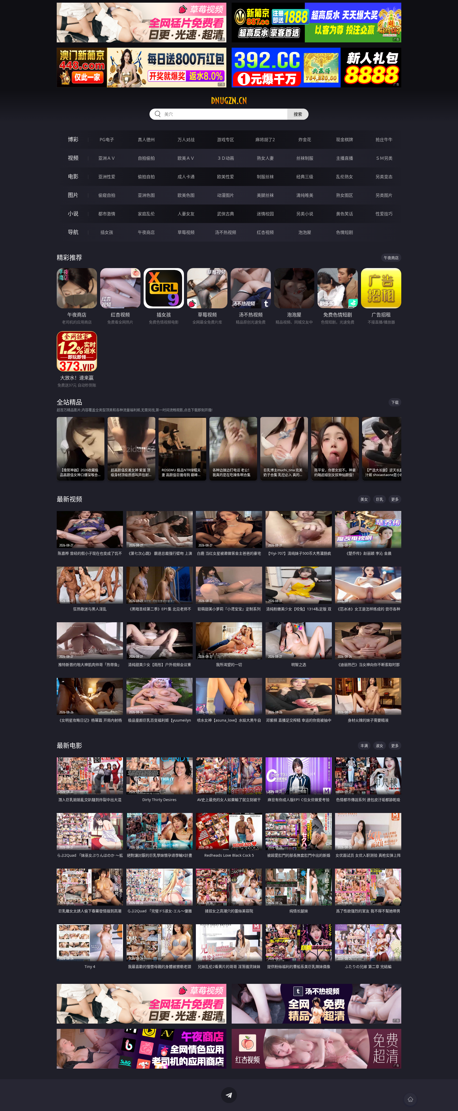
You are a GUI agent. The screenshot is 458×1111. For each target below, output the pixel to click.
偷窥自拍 (106, 195)
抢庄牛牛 (384, 140)
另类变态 (384, 177)
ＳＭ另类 (384, 158)
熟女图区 (344, 195)
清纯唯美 (304, 195)
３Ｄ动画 (225, 158)
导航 (73, 232)
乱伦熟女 (344, 177)
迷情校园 (265, 214)
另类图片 (384, 195)
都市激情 (106, 214)
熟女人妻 (265, 158)
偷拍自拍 (146, 177)
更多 (395, 499)
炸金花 (304, 140)
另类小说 (304, 214)
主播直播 (344, 158)
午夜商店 (146, 232)
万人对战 (186, 140)
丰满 (364, 745)
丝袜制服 (304, 158)
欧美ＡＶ (186, 158)
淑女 (379, 745)
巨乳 (379, 499)
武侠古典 (225, 214)
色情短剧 (344, 232)
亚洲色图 (146, 195)
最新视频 (69, 499)
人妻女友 (186, 214)
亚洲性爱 (106, 177)
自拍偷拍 (146, 158)
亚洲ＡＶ (106, 158)
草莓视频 (186, 232)
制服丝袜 (265, 177)
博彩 (73, 139)
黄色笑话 (344, 214)
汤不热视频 (225, 232)
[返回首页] (410, 1099)
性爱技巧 (384, 214)
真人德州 (146, 140)
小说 (73, 213)
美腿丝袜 (265, 195)
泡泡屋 (304, 232)
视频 (73, 158)
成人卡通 (186, 177)
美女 (364, 499)
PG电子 (107, 140)
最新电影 (69, 745)
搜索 (298, 114)
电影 (73, 176)
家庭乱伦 (146, 214)
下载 (395, 402)
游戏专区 (225, 140)
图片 (73, 195)
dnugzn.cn (229, 100)
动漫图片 (225, 195)
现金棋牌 (344, 140)
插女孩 (106, 232)
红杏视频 (265, 232)
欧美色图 (186, 195)
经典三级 (304, 177)
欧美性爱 (225, 177)
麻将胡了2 (265, 140)
